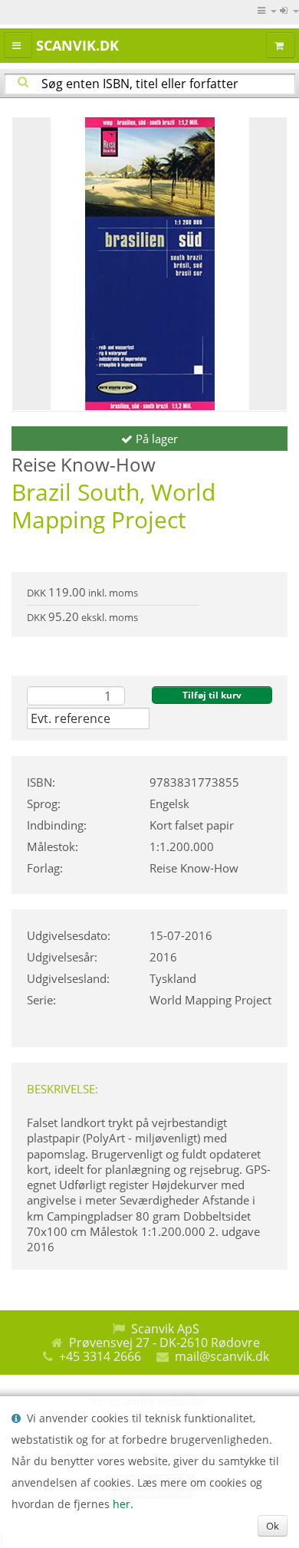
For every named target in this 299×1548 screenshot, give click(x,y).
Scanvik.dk (77, 45)
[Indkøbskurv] (280, 45)
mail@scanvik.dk (222, 1356)
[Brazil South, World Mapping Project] (150, 264)
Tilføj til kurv (212, 695)
